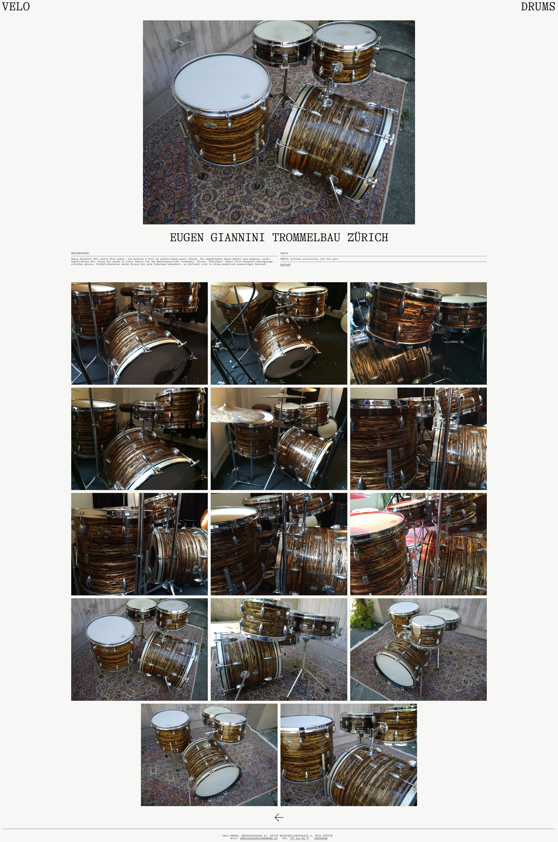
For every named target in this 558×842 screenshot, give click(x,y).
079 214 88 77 (299, 838)
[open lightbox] (139, 333)
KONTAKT (285, 264)
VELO (16, 6)
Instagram (320, 838)
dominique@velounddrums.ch (258, 838)
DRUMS (538, 6)
